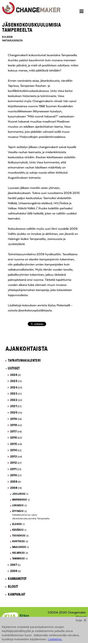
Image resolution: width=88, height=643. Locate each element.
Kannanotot (17, 578)
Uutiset (14, 368)
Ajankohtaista (27, 348)
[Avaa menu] (82, 11)
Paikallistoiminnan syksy (24, 515)
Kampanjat (16, 594)
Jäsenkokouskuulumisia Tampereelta (31, 518)
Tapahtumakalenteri (24, 360)
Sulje (79, 620)
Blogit (13, 586)
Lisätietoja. (55, 639)
